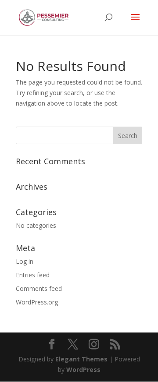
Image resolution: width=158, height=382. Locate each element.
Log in (24, 261)
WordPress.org (37, 302)
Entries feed (33, 275)
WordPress (83, 369)
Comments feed (39, 288)
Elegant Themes (81, 359)
